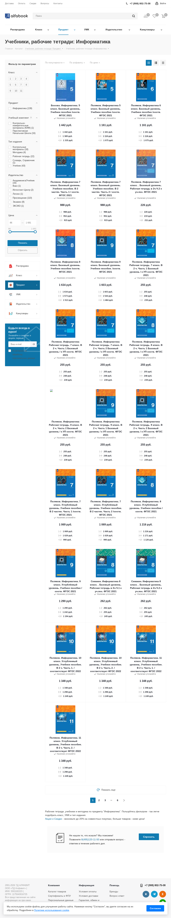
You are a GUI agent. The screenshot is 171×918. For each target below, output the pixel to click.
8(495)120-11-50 (90, 839)
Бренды (114, 891)
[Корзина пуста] (163, 16)
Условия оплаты (88, 891)
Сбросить (22, 250)
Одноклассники (162, 894)
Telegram (154, 894)
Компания (54, 885)
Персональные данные (60, 900)
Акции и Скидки (53, 818)
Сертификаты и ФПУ (59, 895)
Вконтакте (146, 894)
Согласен (155, 908)
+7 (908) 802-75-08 (155, 885)
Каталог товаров (57, 891)
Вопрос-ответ (117, 895)
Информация (86, 885)
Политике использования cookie (51, 910)
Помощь (114, 885)
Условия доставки (88, 895)
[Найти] (134, 16)
